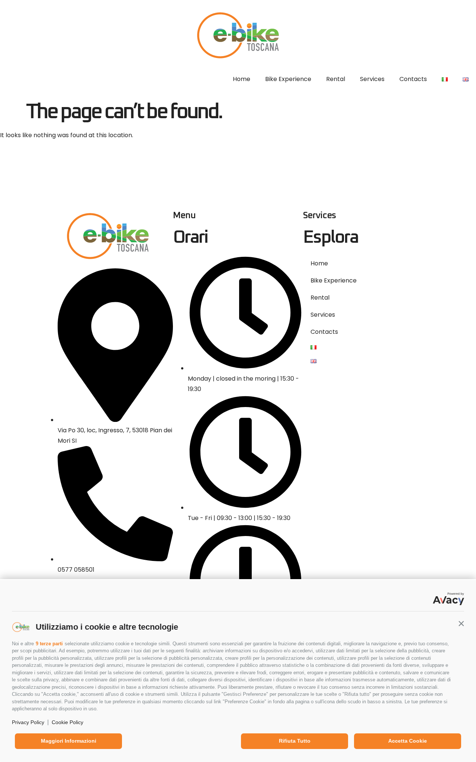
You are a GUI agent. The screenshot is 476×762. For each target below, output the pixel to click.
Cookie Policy (67, 722)
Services (372, 79)
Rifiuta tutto (295, 741)
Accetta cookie (407, 741)
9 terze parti (49, 643)
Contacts (413, 79)
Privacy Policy (28, 722)
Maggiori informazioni (68, 741)
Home (241, 79)
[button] (461, 623)
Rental (335, 79)
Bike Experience (288, 79)
